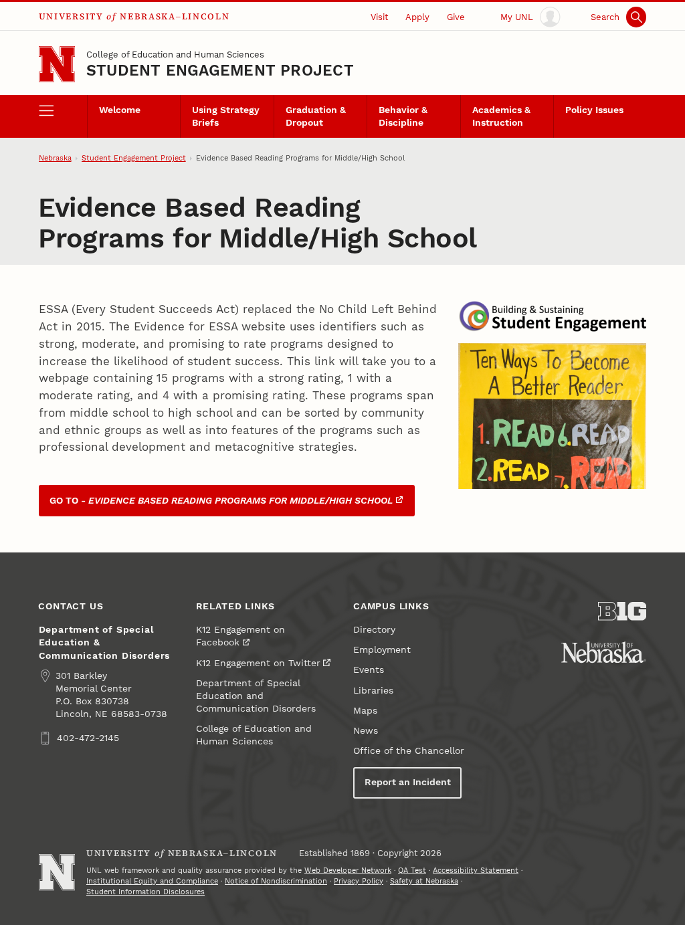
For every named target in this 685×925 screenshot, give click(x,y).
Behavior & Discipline (403, 116)
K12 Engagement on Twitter (258, 663)
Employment (382, 649)
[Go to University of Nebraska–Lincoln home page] (57, 64)
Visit (379, 17)
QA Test (412, 870)
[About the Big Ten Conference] (622, 611)
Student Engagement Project (220, 71)
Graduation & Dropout (316, 116)
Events (368, 670)
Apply (417, 17)
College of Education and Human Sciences (175, 54)
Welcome (119, 110)
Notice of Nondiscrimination (276, 881)
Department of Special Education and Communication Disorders (256, 696)
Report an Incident (408, 782)
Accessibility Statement (475, 870)
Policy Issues (594, 110)
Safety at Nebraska (424, 881)
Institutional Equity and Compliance (152, 881)
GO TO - (221, 500)
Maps (365, 710)
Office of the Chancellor (408, 750)
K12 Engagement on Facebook (240, 636)
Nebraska (55, 158)
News (365, 730)
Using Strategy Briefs (226, 116)
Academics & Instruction (501, 116)
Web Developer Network (347, 870)
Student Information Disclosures (145, 892)
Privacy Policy (358, 881)
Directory (374, 629)
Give (456, 17)
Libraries (373, 690)
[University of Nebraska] (604, 652)
